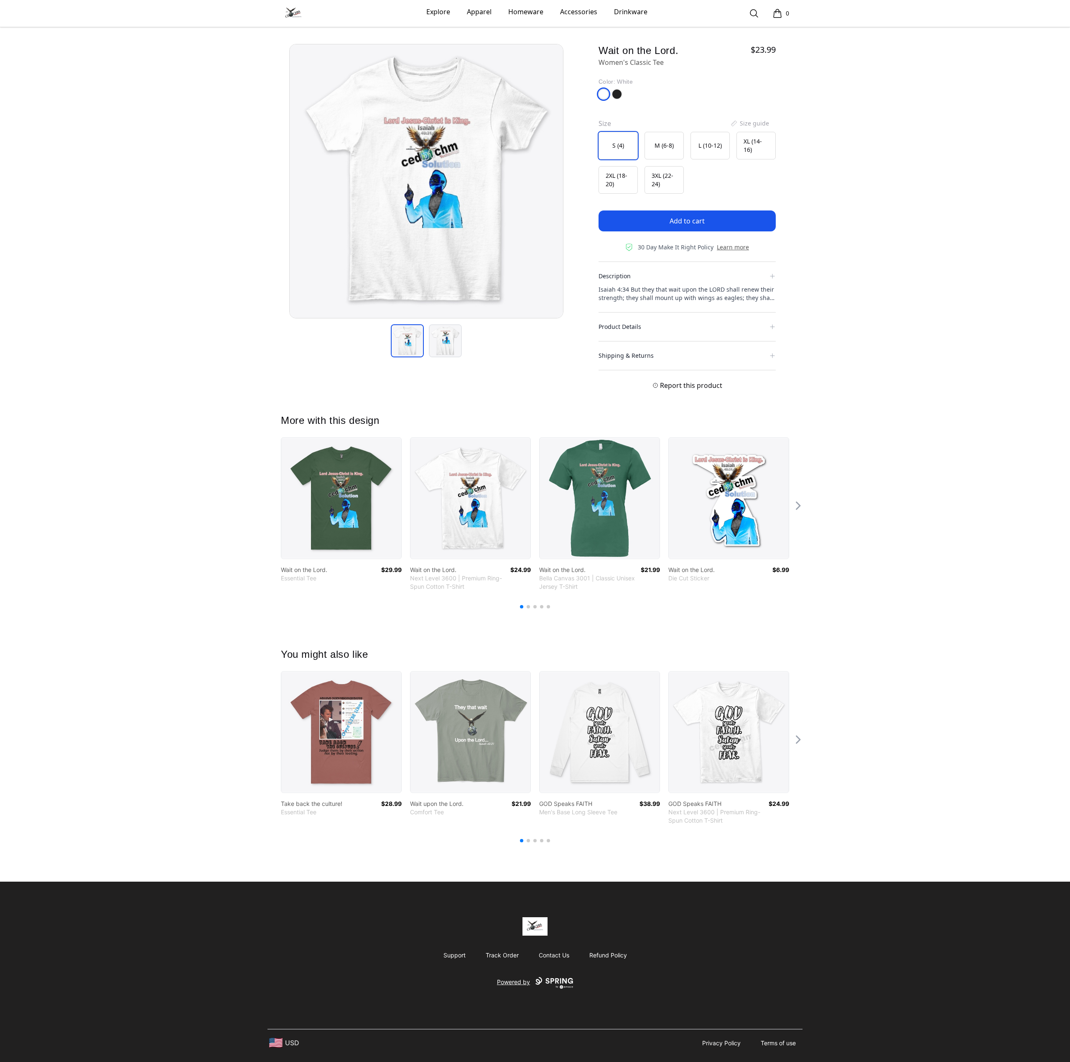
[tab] (407, 341)
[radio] (618, 145)
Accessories (578, 11)
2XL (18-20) (616, 180)
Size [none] (605, 123)
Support (454, 955)
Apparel (479, 11)
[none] (749, 123)
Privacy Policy (721, 1043)
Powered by (513, 981)
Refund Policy (608, 955)
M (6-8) (664, 145)
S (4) (618, 145)
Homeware (525, 11)
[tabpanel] (426, 181)
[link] (341, 498)
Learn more (733, 247)
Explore (438, 11)
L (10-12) (710, 145)
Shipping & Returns (626, 355)
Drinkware (630, 11)
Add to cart (687, 221)
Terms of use (778, 1043)
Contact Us (554, 955)
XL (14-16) (753, 145)
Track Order (502, 955)
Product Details (620, 327)
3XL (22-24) (662, 180)
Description (615, 276)
